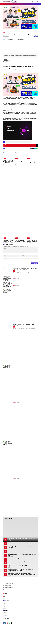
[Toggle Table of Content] (36, 54)
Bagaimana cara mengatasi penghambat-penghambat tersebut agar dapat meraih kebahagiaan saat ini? (20, 56)
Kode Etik (4, 613)
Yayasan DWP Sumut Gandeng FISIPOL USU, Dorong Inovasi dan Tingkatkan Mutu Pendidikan (22, 559)
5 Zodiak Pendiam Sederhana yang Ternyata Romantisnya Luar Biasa (32, 241)
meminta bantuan (25, 117)
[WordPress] (6, 623)
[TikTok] (11, 623)
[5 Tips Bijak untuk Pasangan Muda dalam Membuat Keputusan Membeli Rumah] (8, 201)
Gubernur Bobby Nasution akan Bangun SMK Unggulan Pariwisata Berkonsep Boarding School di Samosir (8, 161)
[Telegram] (35, 148)
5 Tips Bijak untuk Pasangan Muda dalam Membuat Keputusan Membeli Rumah (8, 241)
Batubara (5, 597)
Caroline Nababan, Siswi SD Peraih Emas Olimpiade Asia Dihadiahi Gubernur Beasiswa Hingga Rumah (21, 566)
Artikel (4, 603)
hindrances (18, 142)
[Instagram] (7, 623)
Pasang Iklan (5, 615)
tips (4, 596)
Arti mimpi (5, 602)
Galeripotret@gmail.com (9, 587)
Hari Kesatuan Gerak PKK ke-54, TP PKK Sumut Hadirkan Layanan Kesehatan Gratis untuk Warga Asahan (32, 161)
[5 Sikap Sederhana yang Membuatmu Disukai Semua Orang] (20, 201)
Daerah (4, 608)
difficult (8, 142)
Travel (4, 32)
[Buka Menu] (35, 1)
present (29, 142)
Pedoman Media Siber (7, 617)
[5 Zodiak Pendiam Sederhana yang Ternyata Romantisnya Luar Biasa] (32, 201)
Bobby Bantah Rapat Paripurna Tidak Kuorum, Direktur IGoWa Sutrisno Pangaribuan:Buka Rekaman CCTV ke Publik (20, 570)
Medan (5, 594)
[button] (33, 1)
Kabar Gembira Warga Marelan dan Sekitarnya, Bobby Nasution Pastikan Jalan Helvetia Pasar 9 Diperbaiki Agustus (22, 543)
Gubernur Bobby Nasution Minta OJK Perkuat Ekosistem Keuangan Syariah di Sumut (22, 555)
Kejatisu (5, 593)
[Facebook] (31, 148)
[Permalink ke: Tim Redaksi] (4, 36)
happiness (13, 142)
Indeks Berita (5, 612)
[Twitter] (33, 148)
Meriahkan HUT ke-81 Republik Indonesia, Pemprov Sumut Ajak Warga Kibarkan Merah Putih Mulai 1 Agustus (22, 547)
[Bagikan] (37, 36)
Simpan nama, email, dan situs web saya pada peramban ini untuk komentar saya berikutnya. (20, 260)
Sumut (5, 591)
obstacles (24, 142)
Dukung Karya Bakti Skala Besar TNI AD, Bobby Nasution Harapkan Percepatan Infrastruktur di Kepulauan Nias (20, 161)
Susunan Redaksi (6, 618)
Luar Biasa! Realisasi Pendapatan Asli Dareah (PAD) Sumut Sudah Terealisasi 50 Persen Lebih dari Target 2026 (22, 562)
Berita (4, 606)
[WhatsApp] (37, 148)
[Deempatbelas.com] (12, 1)
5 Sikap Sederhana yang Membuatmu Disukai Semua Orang (20, 241)
